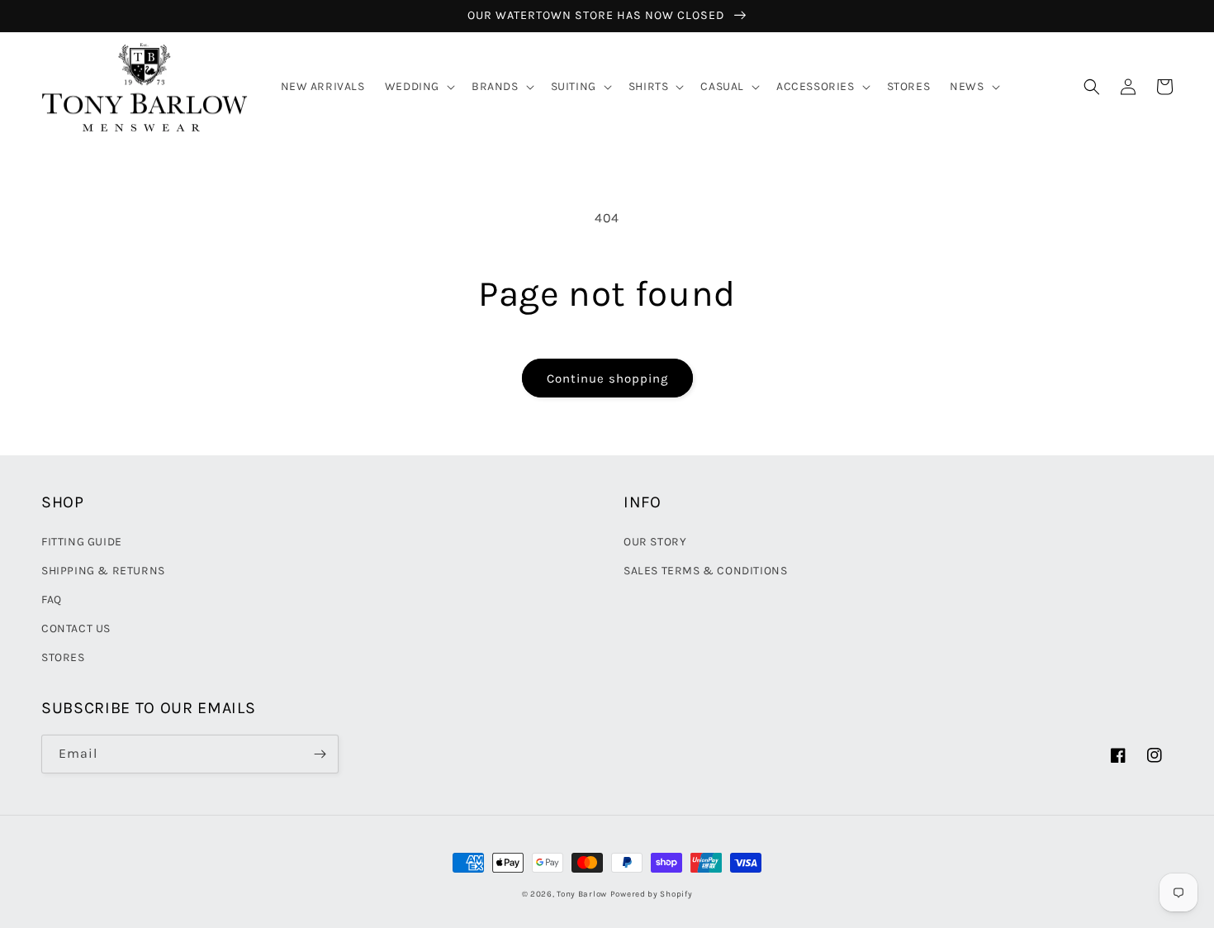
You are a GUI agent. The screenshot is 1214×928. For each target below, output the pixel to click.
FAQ (51, 599)
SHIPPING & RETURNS (103, 571)
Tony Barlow (582, 894)
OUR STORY (655, 542)
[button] (418, 86)
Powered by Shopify (651, 894)
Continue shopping (607, 378)
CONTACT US (76, 628)
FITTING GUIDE (81, 542)
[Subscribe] (319, 754)
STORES (63, 657)
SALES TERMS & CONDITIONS (705, 571)
